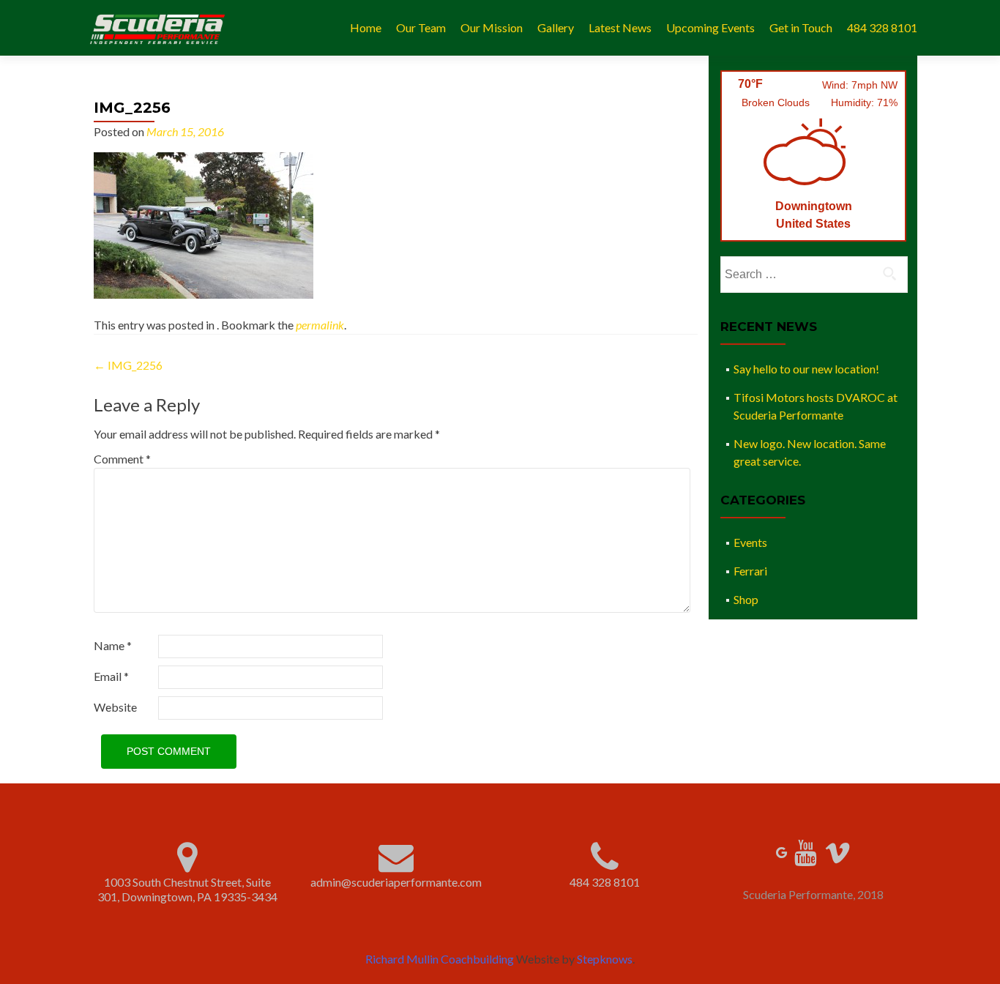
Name (113, 645)
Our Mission (491, 27)
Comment (122, 459)
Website (115, 707)
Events (750, 542)
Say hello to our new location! (806, 369)
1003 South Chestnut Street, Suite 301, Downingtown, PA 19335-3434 (187, 889)
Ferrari (750, 571)
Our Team (421, 27)
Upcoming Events (710, 27)
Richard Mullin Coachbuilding (439, 959)
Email (111, 676)
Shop (746, 599)
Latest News (620, 27)
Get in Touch (800, 27)
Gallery (555, 27)
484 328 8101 (882, 27)
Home (365, 27)
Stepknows (605, 959)
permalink (320, 325)
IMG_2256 (128, 365)
